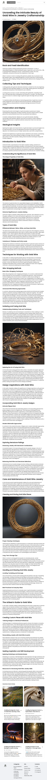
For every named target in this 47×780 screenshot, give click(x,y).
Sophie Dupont (7, 19)
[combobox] (30, 2)
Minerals (20, 7)
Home (4, 7)
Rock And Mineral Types (12, 7)
